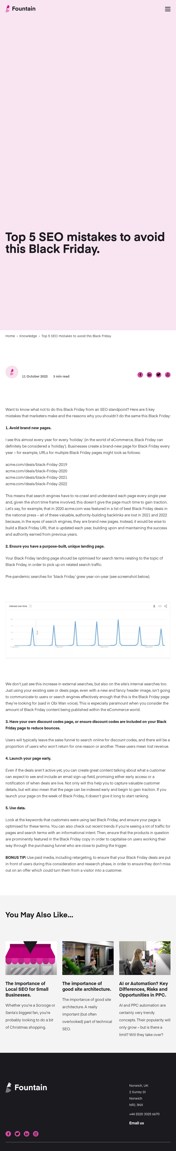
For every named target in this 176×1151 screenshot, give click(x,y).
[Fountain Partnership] (21, 9)
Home (10, 335)
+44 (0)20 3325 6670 (144, 1114)
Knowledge (28, 335)
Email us (136, 1122)
